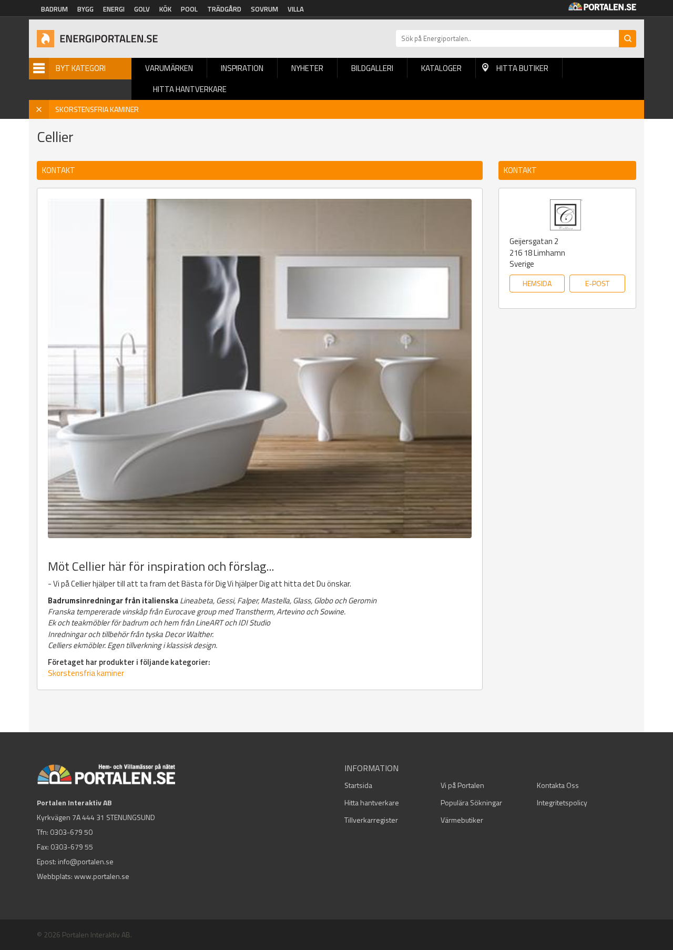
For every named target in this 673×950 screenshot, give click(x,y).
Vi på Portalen (462, 785)
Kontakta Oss (558, 785)
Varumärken (169, 68)
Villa (296, 9)
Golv (142, 9)
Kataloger (441, 68)
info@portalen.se (86, 861)
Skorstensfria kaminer (86, 673)
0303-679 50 (71, 831)
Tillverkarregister (371, 819)
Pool (189, 9)
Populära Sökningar (471, 802)
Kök (165, 9)
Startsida (358, 785)
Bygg (85, 9)
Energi (114, 9)
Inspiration (242, 68)
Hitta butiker (522, 68)
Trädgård (224, 9)
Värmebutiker (462, 819)
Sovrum (264, 9)
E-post (597, 283)
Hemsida (537, 283)
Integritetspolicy (562, 802)
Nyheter (307, 68)
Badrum (54, 9)
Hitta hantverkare (190, 89)
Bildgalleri (372, 68)
